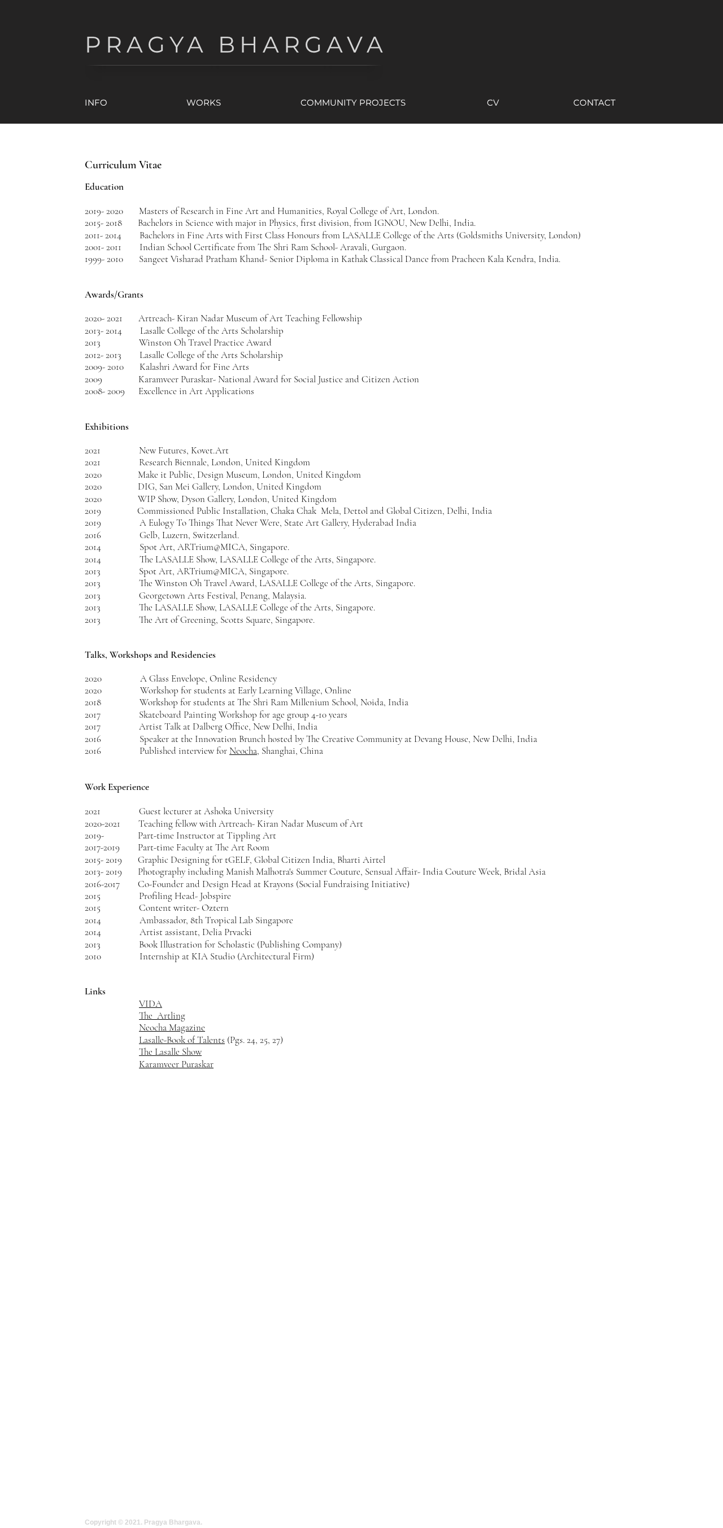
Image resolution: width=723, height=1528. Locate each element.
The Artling (162, 1015)
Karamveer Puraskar (176, 1064)
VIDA (150, 1004)
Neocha (243, 751)
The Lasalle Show (170, 1052)
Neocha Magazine (172, 1027)
